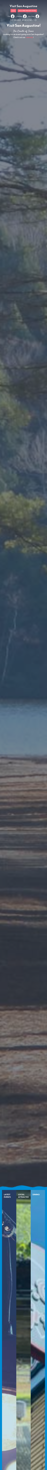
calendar (29, 37)
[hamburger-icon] (13, 10)
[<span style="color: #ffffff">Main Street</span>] (37, 16)
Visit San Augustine (23, 6)
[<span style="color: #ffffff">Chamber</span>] (25, 16)
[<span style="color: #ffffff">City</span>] (13, 16)
